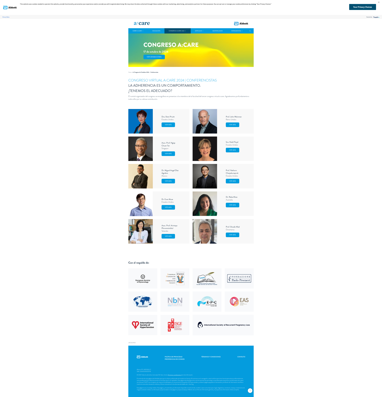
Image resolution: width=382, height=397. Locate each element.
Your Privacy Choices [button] (362, 7)
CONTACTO (241, 357)
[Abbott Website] (142, 359)
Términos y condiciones (174, 375)
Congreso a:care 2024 (176, 31)
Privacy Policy (5, 17)
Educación (156, 31)
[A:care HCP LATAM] (142, 23)
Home (130, 72)
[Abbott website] (241, 23)
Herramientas (236, 31)
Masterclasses (217, 31)
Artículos (198, 31)
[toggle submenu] (143, 30)
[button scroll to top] (250, 390)
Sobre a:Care (137, 31)
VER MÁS (168, 125)
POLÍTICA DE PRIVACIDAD (173, 357)
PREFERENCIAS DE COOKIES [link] (175, 359)
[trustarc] (376, 17)
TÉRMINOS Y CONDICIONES (211, 357)
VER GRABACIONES (154, 57)
